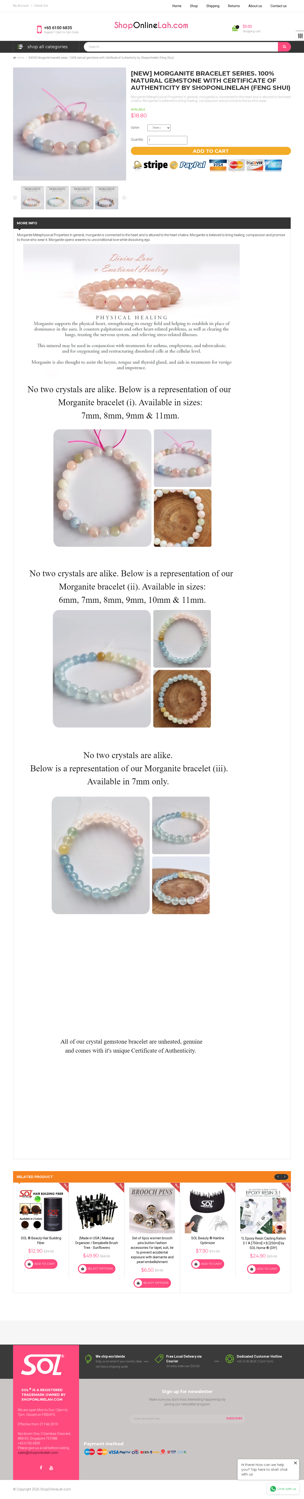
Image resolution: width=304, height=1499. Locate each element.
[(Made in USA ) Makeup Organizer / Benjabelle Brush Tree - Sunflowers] (96, 1210)
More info (27, 223)
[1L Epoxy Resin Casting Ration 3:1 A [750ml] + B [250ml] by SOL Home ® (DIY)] (263, 1211)
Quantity (137, 139)
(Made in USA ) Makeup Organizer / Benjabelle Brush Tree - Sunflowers (96, 1243)
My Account (21, 5)
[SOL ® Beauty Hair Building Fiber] (41, 1210)
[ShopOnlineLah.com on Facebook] (40, 1468)
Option (135, 127)
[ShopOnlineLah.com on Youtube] (51, 1468)
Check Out (41, 5)
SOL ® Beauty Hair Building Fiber (41, 1240)
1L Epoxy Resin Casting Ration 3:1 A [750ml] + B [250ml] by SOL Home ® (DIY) (263, 1243)
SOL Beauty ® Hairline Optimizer (207, 1240)
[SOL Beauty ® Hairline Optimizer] (208, 1210)
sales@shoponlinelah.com (38, 1453)
